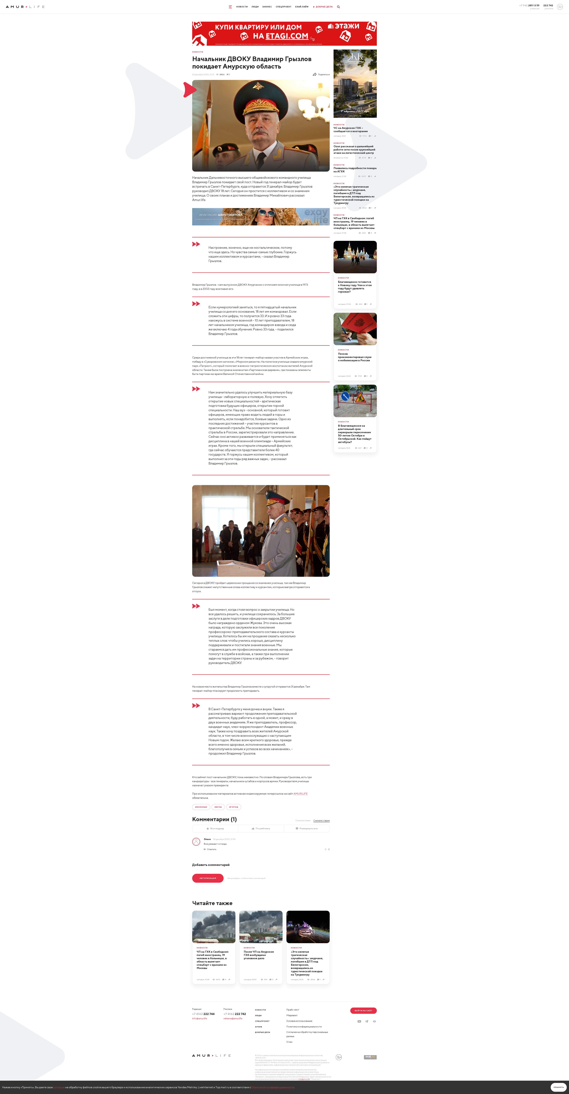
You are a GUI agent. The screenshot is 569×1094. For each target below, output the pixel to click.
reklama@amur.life (233, 1018)
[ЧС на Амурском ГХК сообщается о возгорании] (375, 136)
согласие (59, 1087)
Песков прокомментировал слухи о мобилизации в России (354, 357)
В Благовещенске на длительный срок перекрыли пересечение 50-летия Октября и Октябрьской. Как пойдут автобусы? (354, 434)
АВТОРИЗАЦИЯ (208, 878)
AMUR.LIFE (301, 793)
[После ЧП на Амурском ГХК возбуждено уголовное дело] (277, 979)
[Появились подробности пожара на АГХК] (375, 176)
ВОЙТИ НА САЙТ (363, 1010)
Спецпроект (283, 7)
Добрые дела (262, 1032)
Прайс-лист (292, 1009)
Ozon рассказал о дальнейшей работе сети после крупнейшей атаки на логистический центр (354, 149)
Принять (559, 1087)
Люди (255, 7)
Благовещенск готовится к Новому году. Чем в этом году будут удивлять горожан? (355, 286)
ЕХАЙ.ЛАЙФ (302, 7)
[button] (374, 1021)
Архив (258, 1027)
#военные (201, 807)
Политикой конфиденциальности (272, 1087)
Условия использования (299, 1021)
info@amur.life (199, 1018)
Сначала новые (302, 820)
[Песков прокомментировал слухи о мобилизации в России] (371, 376)
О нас (289, 1041)
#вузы (218, 807)
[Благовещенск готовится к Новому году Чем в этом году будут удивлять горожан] (371, 304)
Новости (242, 7)
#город (233, 807)
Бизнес (267, 7)
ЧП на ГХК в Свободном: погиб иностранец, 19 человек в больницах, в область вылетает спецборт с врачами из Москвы (354, 223)
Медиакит (292, 1015)
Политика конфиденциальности (304, 1026)
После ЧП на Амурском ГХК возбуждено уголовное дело (259, 955)
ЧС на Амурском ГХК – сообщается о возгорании (351, 129)
